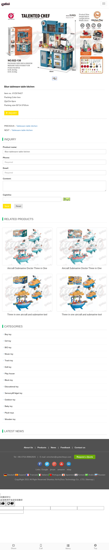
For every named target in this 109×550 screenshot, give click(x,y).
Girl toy (8, 341)
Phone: (6, 157)
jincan (52, 469)
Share (13, 548)
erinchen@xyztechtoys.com (59, 457)
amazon (61, 469)
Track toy (9, 360)
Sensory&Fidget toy (13, 393)
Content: (7, 178)
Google (44, 469)
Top (95, 548)
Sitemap (89, 479)
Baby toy (8, 406)
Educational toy (11, 386)
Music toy (9, 354)
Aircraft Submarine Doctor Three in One (27, 268)
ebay (69, 469)
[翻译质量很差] (10, 503)
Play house (10, 373)
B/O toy (8, 347)
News (53, 447)
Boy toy (8, 334)
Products (41, 447)
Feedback (65, 447)
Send (7, 206)
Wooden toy (10, 419)
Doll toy (8, 367)
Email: (6, 168)
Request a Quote (85, 457)
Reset (18, 206)
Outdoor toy (10, 400)
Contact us (80, 447)
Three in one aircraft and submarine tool (27, 314)
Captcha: (7, 195)
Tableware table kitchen (26, 126)
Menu (68, 548)
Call (41, 548)
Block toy (9, 380)
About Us (28, 447)
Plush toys (9, 413)
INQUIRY (12, 113)
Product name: (10, 147)
